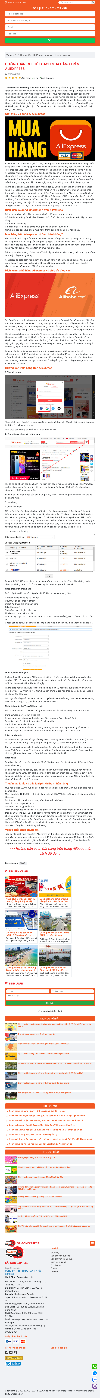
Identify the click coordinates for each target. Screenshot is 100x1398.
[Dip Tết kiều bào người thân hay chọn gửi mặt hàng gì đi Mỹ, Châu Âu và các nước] (11, 1229)
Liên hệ (54, 1271)
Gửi (50, 40)
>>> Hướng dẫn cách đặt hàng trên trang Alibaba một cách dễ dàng (50, 851)
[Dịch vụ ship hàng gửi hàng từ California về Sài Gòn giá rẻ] (11, 1086)
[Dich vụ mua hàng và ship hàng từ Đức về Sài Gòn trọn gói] (11, 1047)
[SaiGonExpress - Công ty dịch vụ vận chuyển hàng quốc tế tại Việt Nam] (10, 1243)
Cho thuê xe (56, 1265)
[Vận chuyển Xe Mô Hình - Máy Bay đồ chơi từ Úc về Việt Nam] (11, 1096)
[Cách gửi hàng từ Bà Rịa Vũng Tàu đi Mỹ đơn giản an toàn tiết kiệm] (21, 955)
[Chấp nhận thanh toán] (15, 1341)
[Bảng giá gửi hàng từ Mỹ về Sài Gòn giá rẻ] (11, 1160)
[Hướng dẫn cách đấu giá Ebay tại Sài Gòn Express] (11, 1199)
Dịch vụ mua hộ (58, 1262)
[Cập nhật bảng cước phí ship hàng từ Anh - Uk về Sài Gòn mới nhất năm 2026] (55, 886)
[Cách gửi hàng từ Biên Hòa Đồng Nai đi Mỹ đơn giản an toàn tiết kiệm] (55, 955)
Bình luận (50, 1003)
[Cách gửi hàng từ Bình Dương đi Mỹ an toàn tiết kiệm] (55, 920)
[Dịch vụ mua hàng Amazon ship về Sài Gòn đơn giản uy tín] (11, 1056)
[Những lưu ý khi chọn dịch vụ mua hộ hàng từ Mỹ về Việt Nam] (21, 886)
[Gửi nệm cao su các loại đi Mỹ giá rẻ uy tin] (11, 1037)
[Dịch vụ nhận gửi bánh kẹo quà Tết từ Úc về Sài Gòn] (11, 1180)
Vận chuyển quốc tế (60, 1255)
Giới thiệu (55, 1252)
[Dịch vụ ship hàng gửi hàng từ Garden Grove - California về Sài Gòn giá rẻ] (11, 1076)
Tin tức (23, 863)
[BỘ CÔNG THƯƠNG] (13, 1363)
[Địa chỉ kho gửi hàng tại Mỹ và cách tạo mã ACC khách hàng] (11, 1170)
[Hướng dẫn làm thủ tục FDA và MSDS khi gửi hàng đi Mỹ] (11, 1219)
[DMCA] (14, 1358)
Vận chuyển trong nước (62, 1259)
